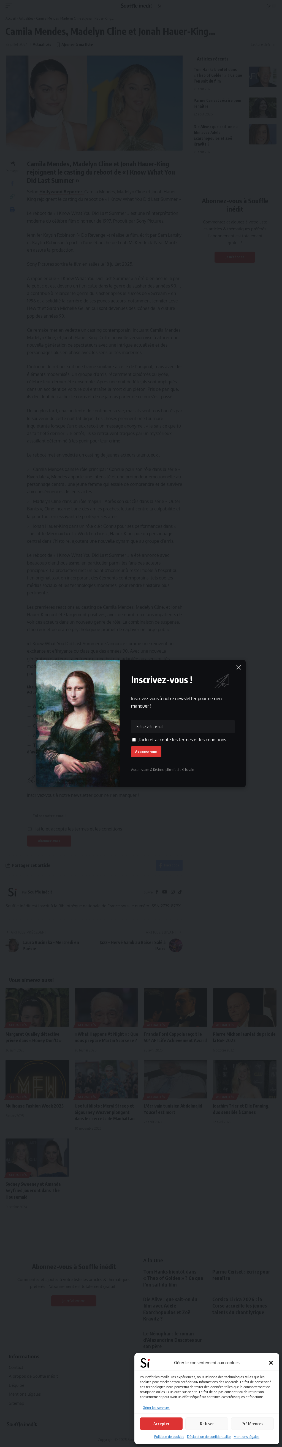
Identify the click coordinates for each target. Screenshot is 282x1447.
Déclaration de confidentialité (209, 1437)
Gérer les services (156, 1408)
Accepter (161, 1423)
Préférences (252, 1423)
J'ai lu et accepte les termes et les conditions (182, 739)
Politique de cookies (169, 1437)
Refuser (207, 1423)
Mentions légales (246, 1437)
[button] (271, 1363)
